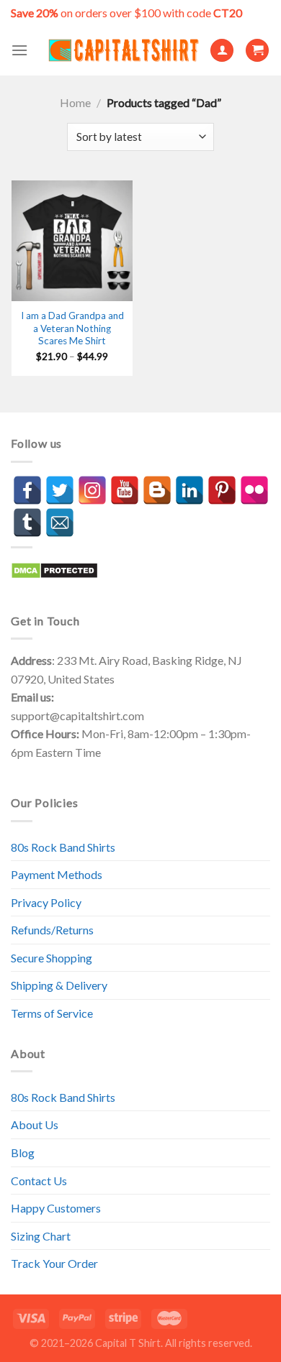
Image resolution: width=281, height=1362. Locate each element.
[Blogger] (157, 490)
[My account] (221, 51)
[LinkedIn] (189, 490)
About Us (34, 1124)
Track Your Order (54, 1263)
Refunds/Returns (52, 930)
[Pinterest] (222, 490)
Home (75, 102)
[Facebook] (27, 490)
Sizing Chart (41, 1236)
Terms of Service (52, 1013)
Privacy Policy (46, 902)
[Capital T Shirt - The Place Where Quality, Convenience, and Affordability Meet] (123, 51)
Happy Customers (56, 1208)
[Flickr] (254, 490)
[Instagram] (92, 490)
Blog (23, 1152)
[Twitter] (59, 490)
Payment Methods (56, 874)
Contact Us (39, 1180)
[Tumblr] (27, 522)
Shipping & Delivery (59, 985)
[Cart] (257, 51)
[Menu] (19, 50)
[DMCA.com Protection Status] (54, 569)
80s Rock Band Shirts (63, 847)
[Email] (59, 522)
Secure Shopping (51, 958)
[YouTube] (124, 490)
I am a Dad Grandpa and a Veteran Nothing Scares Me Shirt (72, 328)
